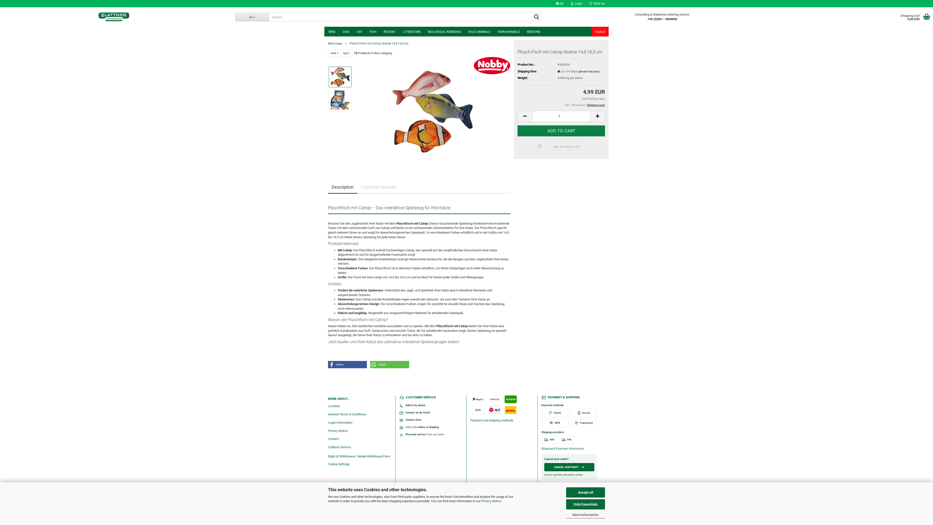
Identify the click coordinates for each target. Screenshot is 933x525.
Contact (333, 439)
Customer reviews (378, 187)
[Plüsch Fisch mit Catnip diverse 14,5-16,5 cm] (433, 111)
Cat (359, 32)
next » (334, 53)
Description (343, 187)
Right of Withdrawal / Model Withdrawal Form (359, 456)
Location (334, 406)
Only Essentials (585, 504)
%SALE (600, 32)
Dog (346, 32)
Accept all (585, 492)
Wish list (598, 3)
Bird (332, 32)
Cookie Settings (339, 464)
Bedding (533, 32)
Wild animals (479, 32)
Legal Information (340, 422)
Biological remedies (444, 32)
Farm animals (509, 32)
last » (346, 53)
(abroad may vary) (589, 71)
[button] (559, 3)
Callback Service (339, 447)
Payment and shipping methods (491, 420)
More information (585, 515)
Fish (373, 32)
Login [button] (577, 3)
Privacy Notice (491, 501)
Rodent (390, 32)
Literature (412, 32)
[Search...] (536, 17)
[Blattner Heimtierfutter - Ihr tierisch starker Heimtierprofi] (114, 17)
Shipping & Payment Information (562, 448)
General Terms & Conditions (347, 414)
